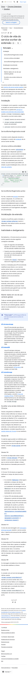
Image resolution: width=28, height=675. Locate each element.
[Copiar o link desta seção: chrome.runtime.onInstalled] (22, 146)
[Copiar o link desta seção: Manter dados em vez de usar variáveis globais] (14, 297)
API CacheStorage (6, 372)
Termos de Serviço (5, 667)
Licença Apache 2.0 (5, 615)
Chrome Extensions (14, 7)
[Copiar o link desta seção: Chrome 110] (9, 539)
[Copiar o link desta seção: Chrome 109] (9, 560)
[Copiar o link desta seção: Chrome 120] (9, 436)
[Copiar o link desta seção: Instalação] (11, 101)
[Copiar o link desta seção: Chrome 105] (9, 570)
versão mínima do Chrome (8, 431)
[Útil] (8, 33)
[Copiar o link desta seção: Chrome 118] (9, 452)
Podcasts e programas (6, 647)
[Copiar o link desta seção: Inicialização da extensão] (23, 215)
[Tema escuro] (23, 172)
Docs (3, 7)
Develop (7, 9)
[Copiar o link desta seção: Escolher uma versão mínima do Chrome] (8, 408)
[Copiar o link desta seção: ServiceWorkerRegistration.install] (2, 134)
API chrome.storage (7, 324)
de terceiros (17, 367)
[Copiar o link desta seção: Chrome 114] (9, 525)
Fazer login (23, 2)
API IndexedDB (5, 347)
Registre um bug (5, 630)
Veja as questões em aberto (8, 632)
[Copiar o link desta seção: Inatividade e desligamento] (2, 233)
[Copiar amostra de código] (25, 172)
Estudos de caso (5, 642)
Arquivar (3, 644)
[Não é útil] (11, 33)
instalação (18, 139)
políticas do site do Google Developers (10, 617)
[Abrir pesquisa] (14, 2)
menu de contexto (6, 167)
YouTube (3, 656)
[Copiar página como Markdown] (18, 43)
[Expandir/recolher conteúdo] (12, 48)
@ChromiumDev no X (6, 653)
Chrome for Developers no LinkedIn (10, 658)
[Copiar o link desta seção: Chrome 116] (9, 469)
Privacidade (15, 667)
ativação (15, 196)
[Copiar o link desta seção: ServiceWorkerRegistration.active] (2, 193)
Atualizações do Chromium (8, 639)
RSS (2, 661)
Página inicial (4, 28)
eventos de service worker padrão (13, 87)
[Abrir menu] (2, 2)
